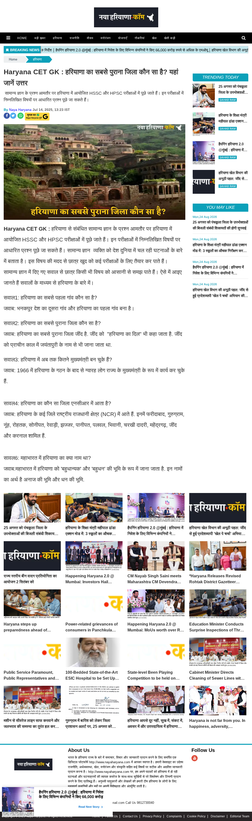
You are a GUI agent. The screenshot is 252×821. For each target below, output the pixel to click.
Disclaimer (218, 816)
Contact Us (130, 816)
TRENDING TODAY (220, 77)
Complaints (174, 816)
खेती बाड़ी (169, 38)
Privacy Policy (152, 816)
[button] (8, 37)
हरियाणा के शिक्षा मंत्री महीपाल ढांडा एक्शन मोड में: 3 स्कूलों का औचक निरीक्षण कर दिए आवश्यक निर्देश (220, 251)
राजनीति (74, 38)
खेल (154, 38)
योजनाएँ (122, 38)
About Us (79, 750)
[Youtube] (194, 758)
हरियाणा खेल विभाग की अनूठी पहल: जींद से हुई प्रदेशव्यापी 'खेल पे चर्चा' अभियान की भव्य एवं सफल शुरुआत (220, 296)
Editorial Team (239, 816)
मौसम (90, 38)
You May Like (220, 207)
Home (22, 38)
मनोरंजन (106, 38)
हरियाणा (57, 38)
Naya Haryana (20, 110)
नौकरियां (140, 38)
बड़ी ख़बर (40, 38)
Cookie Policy (196, 816)
